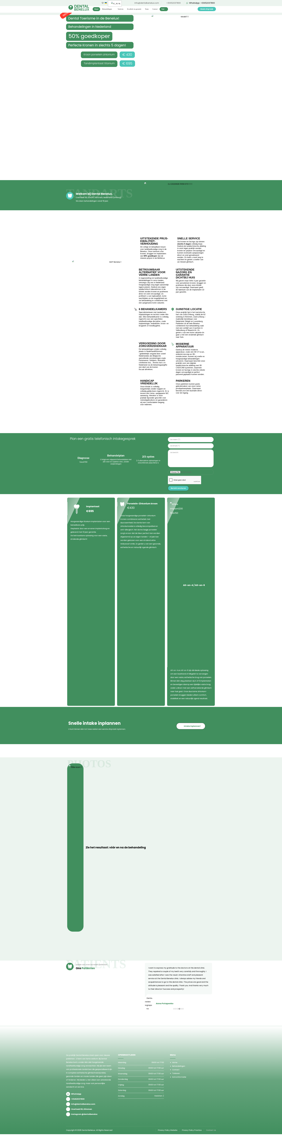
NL (118, 3)
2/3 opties (148, 456)
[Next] (181, 964)
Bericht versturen (178, 488)
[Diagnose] (83, 451)
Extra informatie (179, 1073)
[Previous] (176, 964)
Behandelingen (178, 1062)
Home (174, 1059)
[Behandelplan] (116, 449)
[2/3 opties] (148, 450)
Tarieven (176, 1070)
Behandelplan (115, 455)
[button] (193, 10)
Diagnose (83, 457)
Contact (175, 1066)
